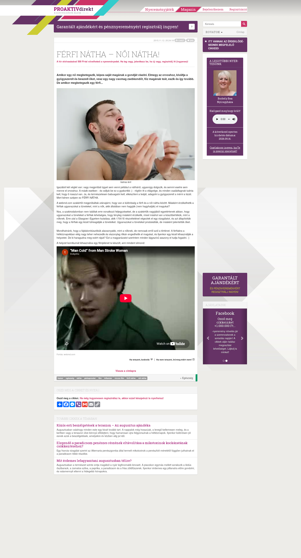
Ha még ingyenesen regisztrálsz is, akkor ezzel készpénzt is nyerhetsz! (122, 398)
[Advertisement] (225, 217)
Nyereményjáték (159, 9)
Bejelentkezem (213, 9)
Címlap (240, 31)
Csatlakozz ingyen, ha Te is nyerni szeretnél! (225, 149)
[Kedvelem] (151, 359)
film (100, 378)
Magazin (188, 9)
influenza (108, 378)
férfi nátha (131, 378)
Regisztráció (238, 9)
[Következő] (243, 336)
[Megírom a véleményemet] (193, 359)
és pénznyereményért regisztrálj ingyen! (225, 285)
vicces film (120, 378)
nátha (79, 378)
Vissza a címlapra (125, 370)
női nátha (142, 378)
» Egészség (186, 378)
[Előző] (206, 336)
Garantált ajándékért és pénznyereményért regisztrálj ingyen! (117, 26)
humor (61, 378)
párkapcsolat (90, 378)
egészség (70, 378)
